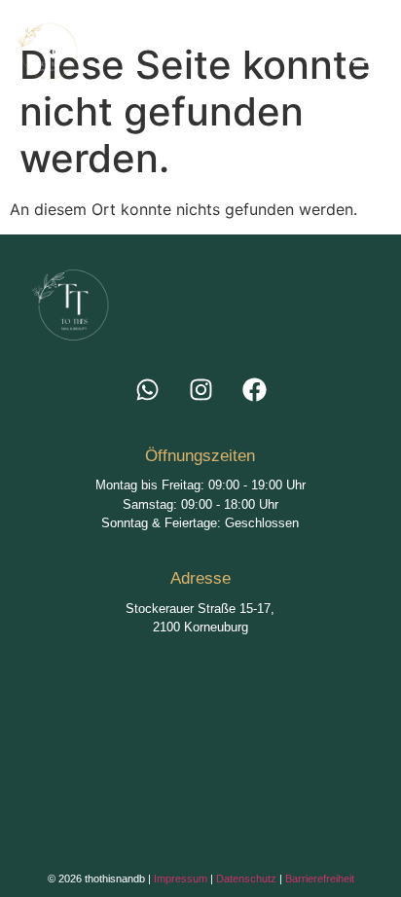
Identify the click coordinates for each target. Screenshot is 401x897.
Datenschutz (246, 878)
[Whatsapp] (147, 390)
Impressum (180, 878)
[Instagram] (200, 390)
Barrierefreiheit (319, 878)
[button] (258, 56)
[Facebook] (254, 390)
